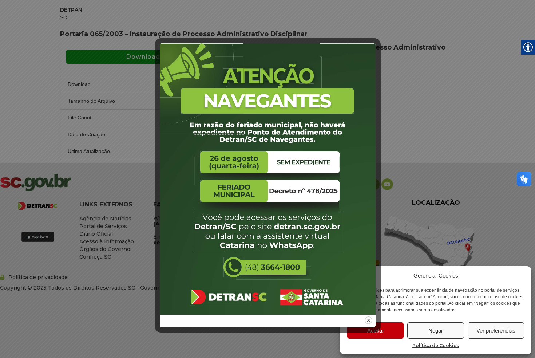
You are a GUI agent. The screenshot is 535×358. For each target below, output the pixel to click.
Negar (435, 330)
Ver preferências (495, 330)
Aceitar (375, 330)
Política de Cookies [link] (435, 345)
